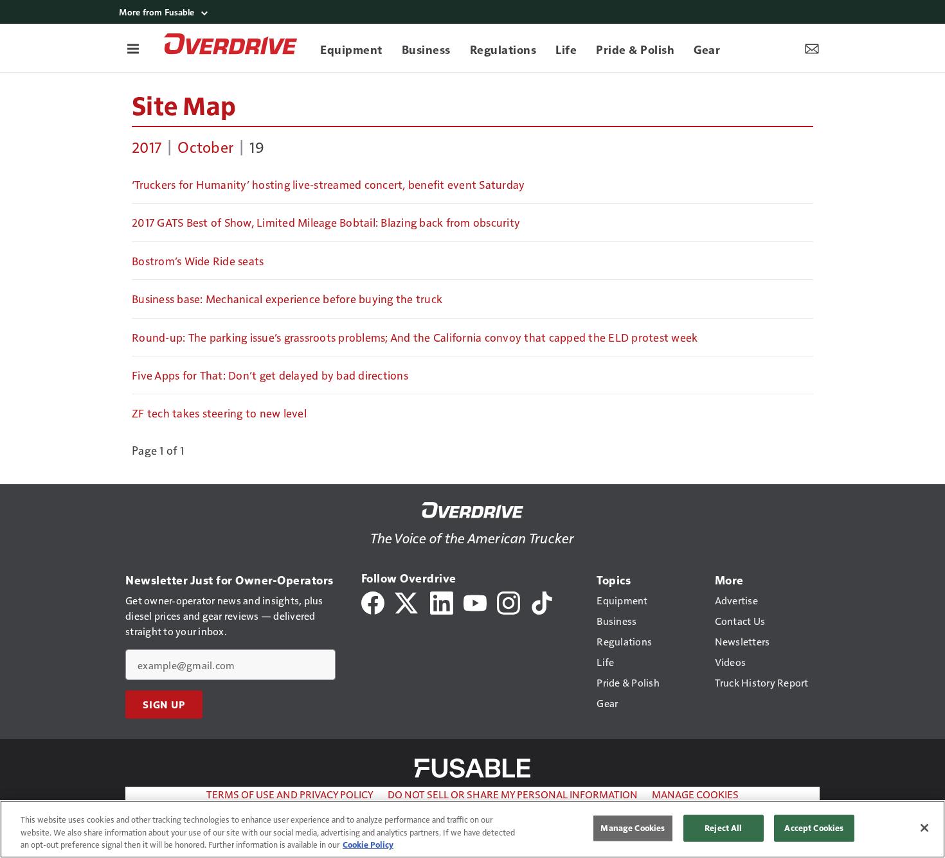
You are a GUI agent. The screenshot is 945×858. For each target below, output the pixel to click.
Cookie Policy (368, 844)
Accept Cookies (813, 828)
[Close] (924, 828)
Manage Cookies (695, 794)
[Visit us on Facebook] (372, 601)
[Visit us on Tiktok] (542, 601)
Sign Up (164, 704)
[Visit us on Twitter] (407, 601)
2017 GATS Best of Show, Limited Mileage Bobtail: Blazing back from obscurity (326, 222)
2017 (146, 146)
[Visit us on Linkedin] (441, 601)
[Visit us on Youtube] (475, 601)
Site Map (184, 105)
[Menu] (133, 48)
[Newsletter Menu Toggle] (812, 48)
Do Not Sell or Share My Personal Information (513, 794)
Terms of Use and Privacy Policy (290, 794)
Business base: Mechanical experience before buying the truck (287, 299)
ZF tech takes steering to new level (219, 413)
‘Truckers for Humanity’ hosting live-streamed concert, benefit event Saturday (328, 184)
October (205, 146)
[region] (472, 829)
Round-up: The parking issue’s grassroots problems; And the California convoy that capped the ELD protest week (415, 337)
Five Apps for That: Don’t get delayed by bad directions (270, 375)
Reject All (723, 828)
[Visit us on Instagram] (508, 601)
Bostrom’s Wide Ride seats (198, 261)
